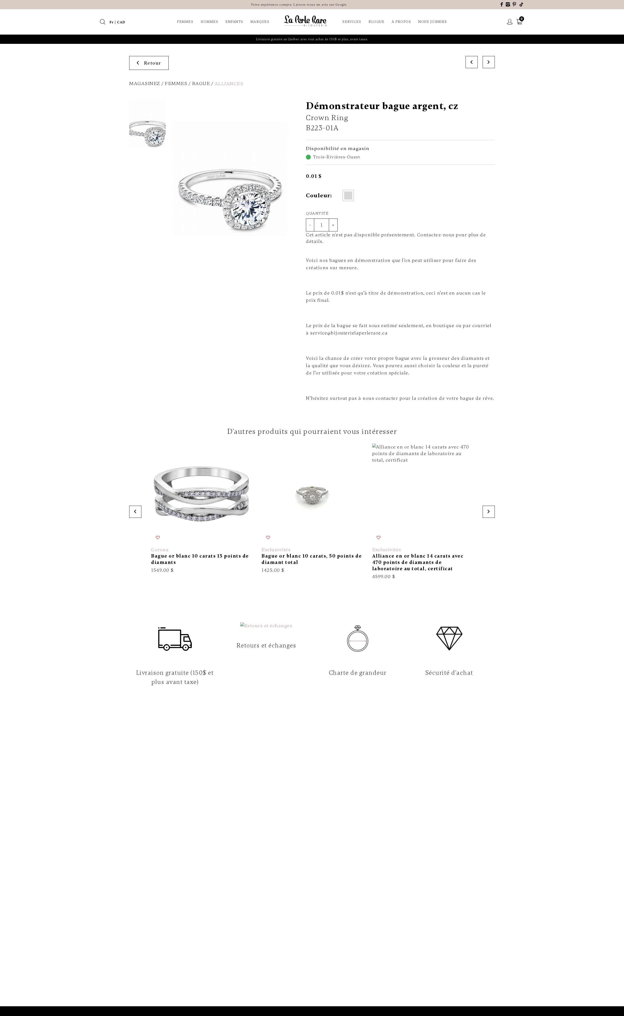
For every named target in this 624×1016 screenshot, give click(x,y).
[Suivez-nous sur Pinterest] (515, 4)
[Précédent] (472, 62)
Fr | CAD (117, 22)
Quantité (317, 213)
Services (351, 22)
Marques (260, 22)
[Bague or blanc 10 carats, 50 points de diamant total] (312, 509)
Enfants (234, 22)
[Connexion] (510, 22)
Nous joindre (432, 22)
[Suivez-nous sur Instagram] (508, 4)
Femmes (185, 22)
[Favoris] (158, 537)
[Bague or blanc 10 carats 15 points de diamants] (201, 509)
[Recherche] (103, 22)
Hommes (209, 22)
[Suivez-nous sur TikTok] (521, 4)
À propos (401, 22)
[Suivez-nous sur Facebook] (501, 4)
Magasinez (144, 83)
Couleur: (319, 195)
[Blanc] (348, 195)
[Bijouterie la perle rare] (306, 21)
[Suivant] (489, 62)
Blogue (376, 22)
